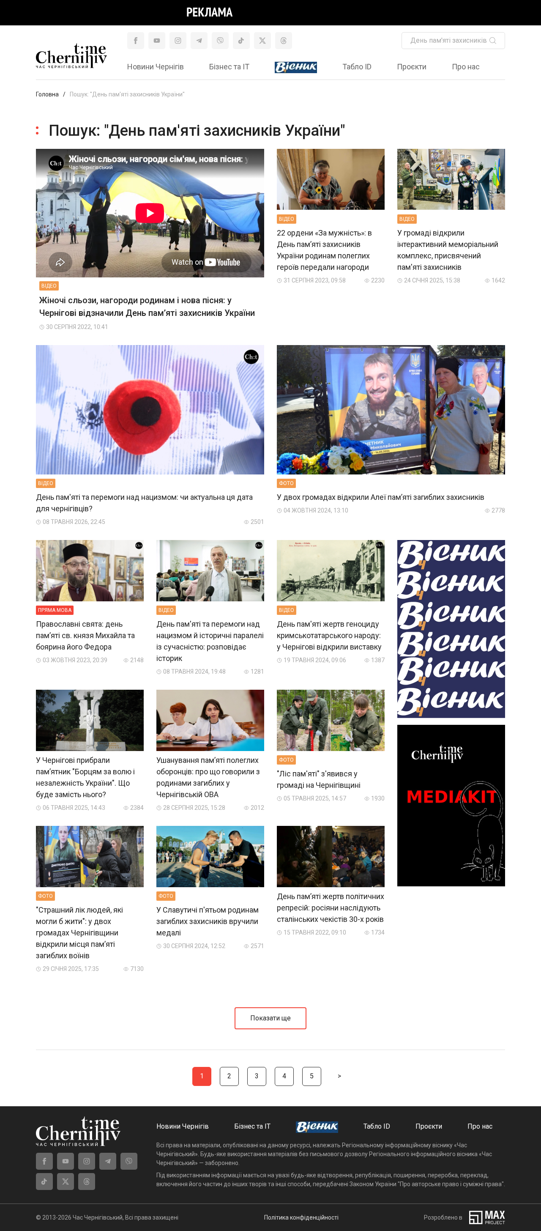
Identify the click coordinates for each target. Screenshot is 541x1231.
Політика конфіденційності (301, 1217)
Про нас (466, 66)
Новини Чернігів (155, 66)
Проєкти (411, 66)
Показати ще (270, 1018)
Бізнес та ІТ (229, 66)
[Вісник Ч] (296, 68)
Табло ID (357, 66)
